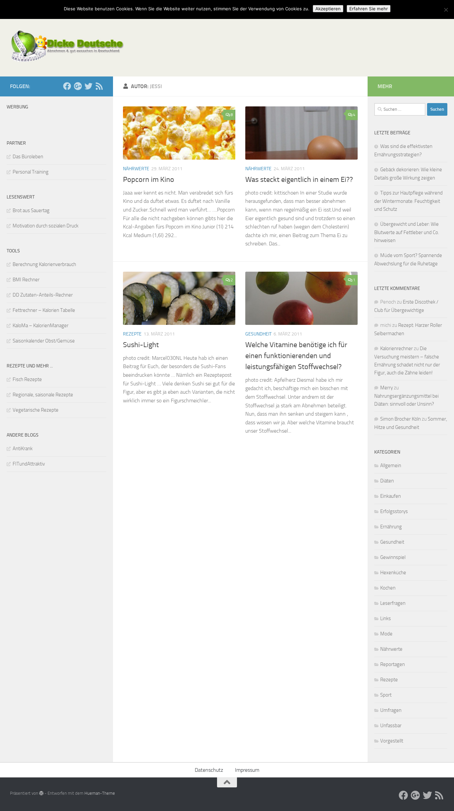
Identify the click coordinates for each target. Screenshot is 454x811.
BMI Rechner (26, 280)
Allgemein (390, 466)
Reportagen (392, 664)
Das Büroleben (28, 157)
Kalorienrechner (396, 348)
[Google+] (78, 86)
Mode (386, 634)
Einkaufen (390, 496)
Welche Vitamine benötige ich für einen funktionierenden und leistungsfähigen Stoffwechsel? (296, 355)
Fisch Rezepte (27, 379)
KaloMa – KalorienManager (40, 326)
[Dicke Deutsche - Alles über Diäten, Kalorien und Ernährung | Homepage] (67, 46)
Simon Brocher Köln (400, 419)
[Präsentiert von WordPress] (41, 793)
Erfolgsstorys (394, 511)
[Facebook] (67, 86)
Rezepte (132, 334)
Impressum (247, 770)
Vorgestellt (391, 741)
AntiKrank (23, 449)
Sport (386, 695)
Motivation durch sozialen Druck (45, 226)
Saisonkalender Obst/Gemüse (44, 341)
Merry (386, 388)
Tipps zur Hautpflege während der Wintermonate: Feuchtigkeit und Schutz (408, 201)
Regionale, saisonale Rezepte (43, 395)
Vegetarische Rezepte (35, 410)
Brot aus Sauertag (31, 210)
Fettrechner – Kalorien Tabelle (44, 310)
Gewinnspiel (392, 557)
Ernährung (391, 527)
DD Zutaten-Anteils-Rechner (43, 295)
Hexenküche (393, 573)
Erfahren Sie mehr (368, 8)
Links (385, 618)
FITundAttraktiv (29, 464)
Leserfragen (392, 603)
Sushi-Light (141, 344)
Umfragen (390, 710)
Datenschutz (209, 770)
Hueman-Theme (99, 793)
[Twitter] (88, 86)
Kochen (388, 588)
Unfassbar (390, 726)
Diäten (387, 481)
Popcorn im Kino (148, 179)
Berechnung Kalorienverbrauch (44, 264)
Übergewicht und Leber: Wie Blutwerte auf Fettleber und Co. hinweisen (406, 232)
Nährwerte (136, 169)
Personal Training (31, 172)
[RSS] (99, 86)
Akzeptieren (328, 8)
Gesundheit (258, 334)
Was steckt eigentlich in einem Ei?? (299, 179)
